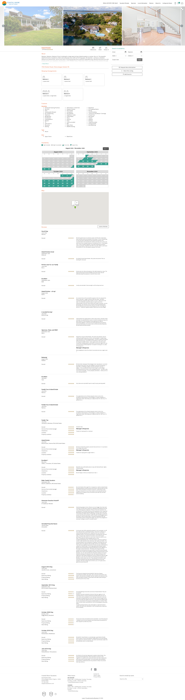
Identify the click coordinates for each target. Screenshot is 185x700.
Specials (133, 3)
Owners (151, 3)
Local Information (142, 3)
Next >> (106, 149)
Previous (3, 26)
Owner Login (97, 675)
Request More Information (128, 67)
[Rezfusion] (56, 694)
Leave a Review (103, 226)
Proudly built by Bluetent (92, 698)
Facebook (91, 669)
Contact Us (96, 674)
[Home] (11, 3)
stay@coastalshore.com (48, 683)
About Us (158, 3)
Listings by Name (167, 3)
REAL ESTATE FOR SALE (110, 3)
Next (181, 26)
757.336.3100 (45, 682)
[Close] (77, 202)
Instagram (95, 669)
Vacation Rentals (124, 3)
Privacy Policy (97, 677)
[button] (75, 207)
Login (83, 698)
